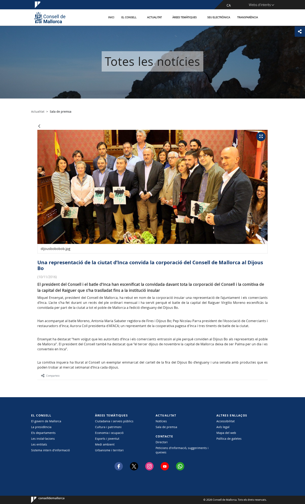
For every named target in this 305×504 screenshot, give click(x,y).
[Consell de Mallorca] (49, 17)
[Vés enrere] (39, 126)
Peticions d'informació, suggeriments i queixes (182, 450)
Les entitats (39, 444)
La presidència (41, 427)
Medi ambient (105, 444)
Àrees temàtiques (184, 17)
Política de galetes (229, 439)
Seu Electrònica (218, 17)
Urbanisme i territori (109, 450)
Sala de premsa (166, 427)
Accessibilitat (225, 421)
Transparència (247, 17)
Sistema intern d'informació (50, 450)
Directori (162, 442)
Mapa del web (226, 433)
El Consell (129, 17)
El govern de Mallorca (46, 421)
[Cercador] (266, 17)
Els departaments (43, 433)
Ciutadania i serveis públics (114, 421)
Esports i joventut (107, 439)
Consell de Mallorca (43, 500)
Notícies (161, 421)
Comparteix (53, 375)
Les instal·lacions (43, 439)
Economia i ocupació (109, 433)
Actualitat (154, 17)
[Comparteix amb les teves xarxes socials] (300, 31)
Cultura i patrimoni (108, 427)
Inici (111, 17)
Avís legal (222, 427)
